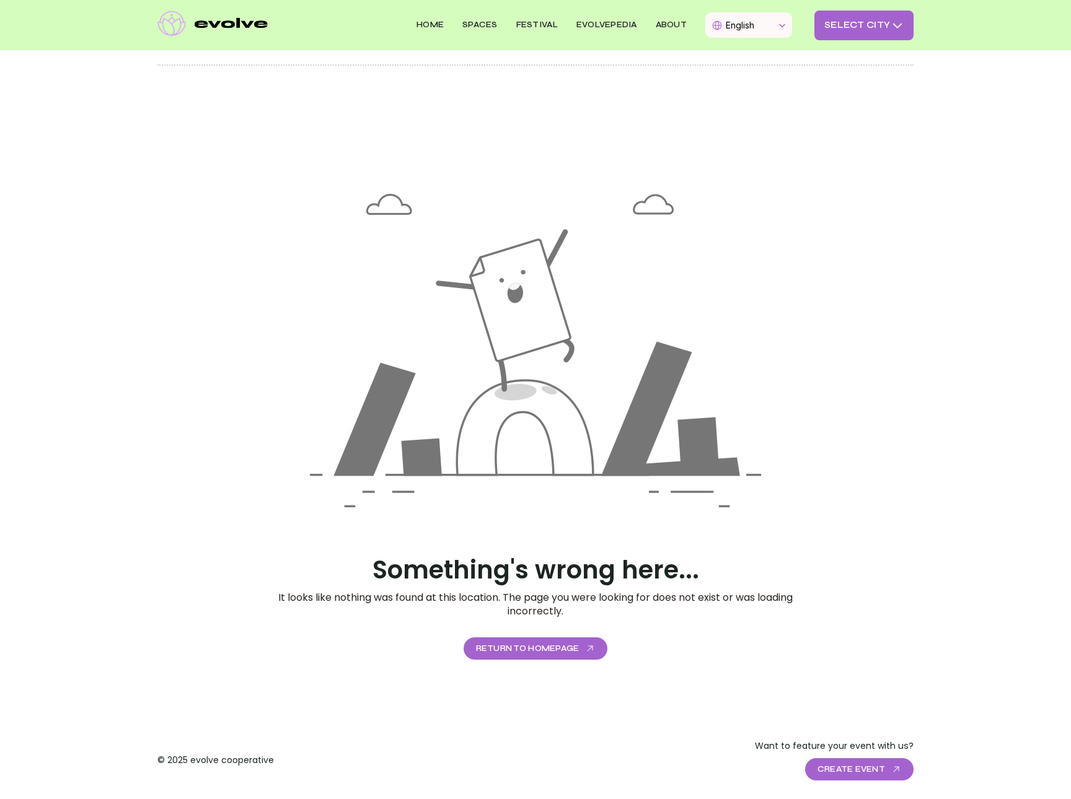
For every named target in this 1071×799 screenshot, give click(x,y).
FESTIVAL (537, 25)
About (671, 25)
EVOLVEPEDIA (606, 25)
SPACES (480, 25)
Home (430, 25)
